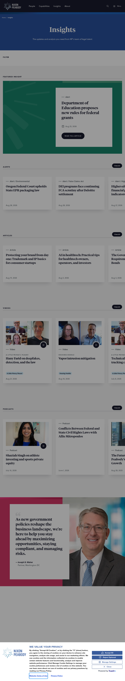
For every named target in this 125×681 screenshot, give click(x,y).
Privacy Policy (57, 676)
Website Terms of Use (38, 676)
